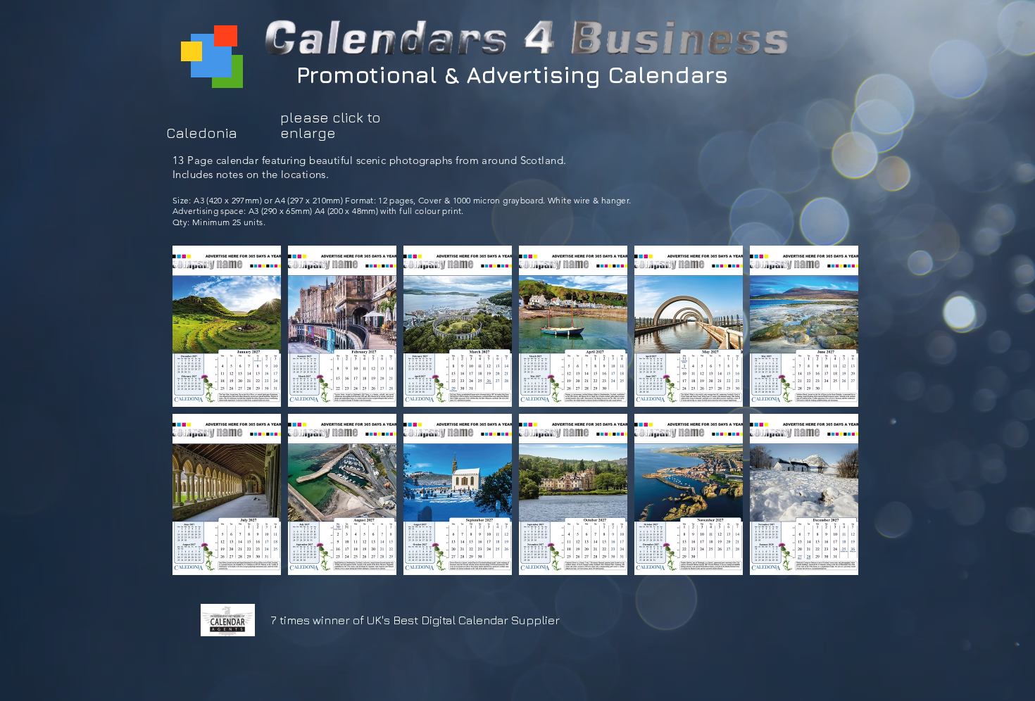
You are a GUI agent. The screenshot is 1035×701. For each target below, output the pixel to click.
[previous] (198, 418)
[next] (832, 418)
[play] (828, 562)
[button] (226, 326)
